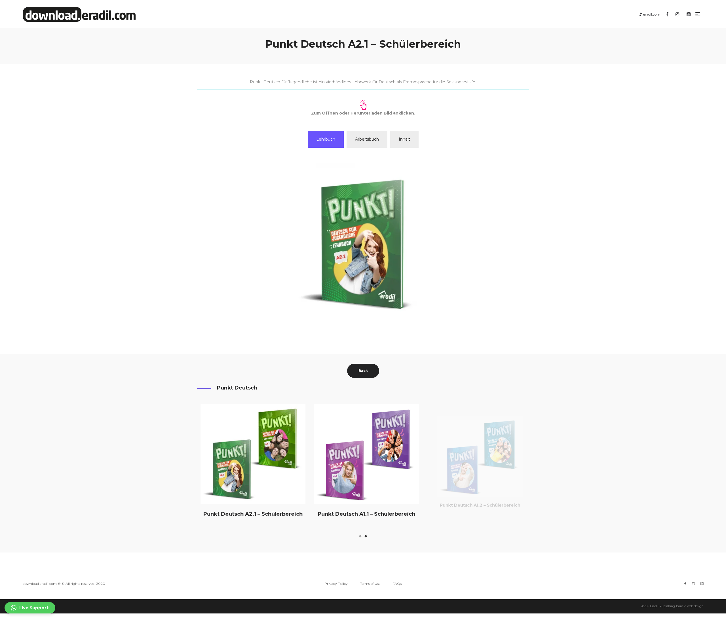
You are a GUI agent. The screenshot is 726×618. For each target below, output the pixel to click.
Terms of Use (370, 583)
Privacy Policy (336, 583)
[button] (30, 607)
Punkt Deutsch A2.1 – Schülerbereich (249, 514)
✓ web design (693, 606)
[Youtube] (701, 583)
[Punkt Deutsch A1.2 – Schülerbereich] (476, 454)
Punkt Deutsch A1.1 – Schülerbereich (363, 514)
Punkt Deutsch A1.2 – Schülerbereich (476, 514)
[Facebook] (685, 583)
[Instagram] (693, 583)
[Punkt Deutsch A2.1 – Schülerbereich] (249, 454)
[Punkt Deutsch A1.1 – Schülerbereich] (363, 454)
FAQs (397, 583)
